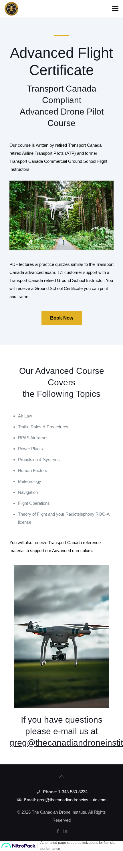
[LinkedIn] (65, 831)
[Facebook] (58, 831)
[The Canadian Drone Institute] (11, 8)
